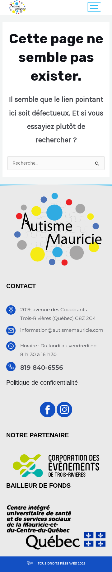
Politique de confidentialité (42, 382)
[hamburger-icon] (94, 7)
